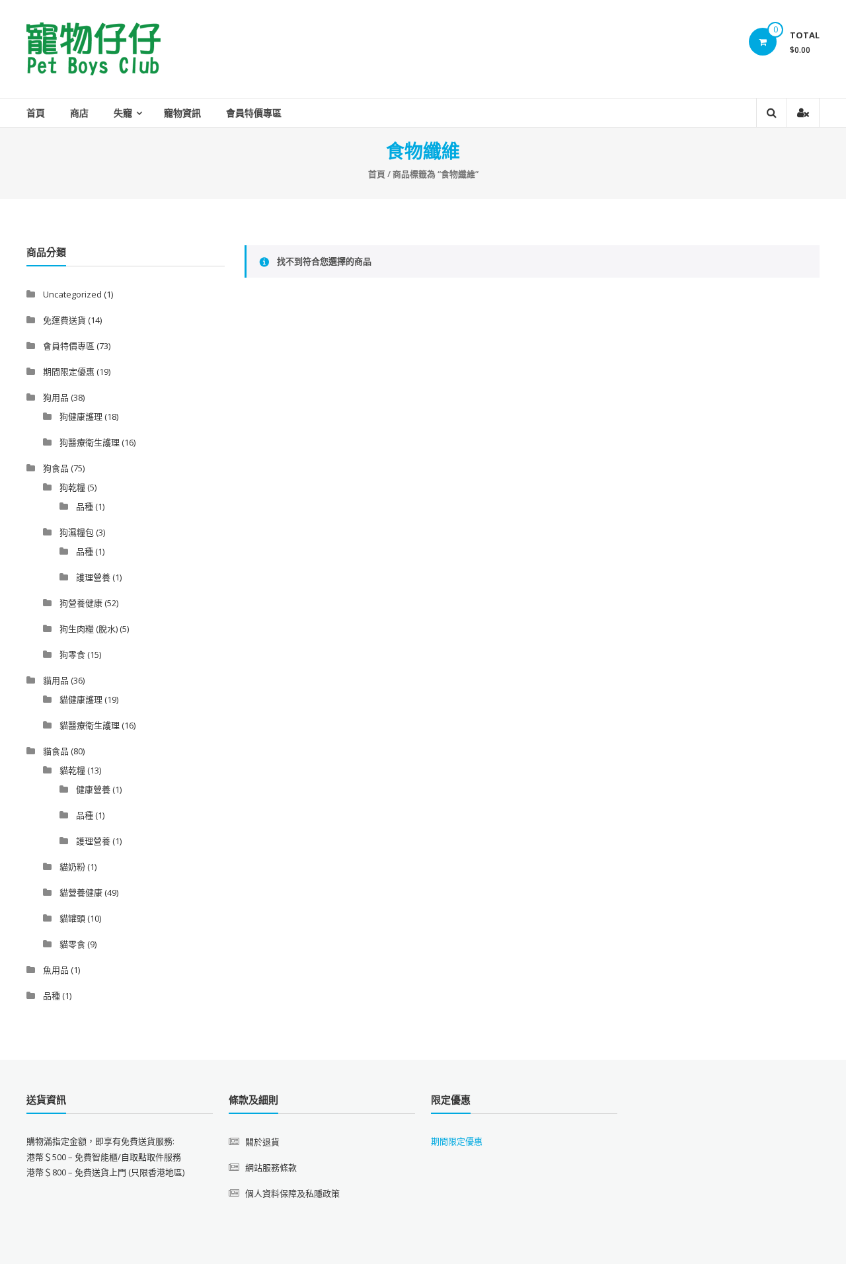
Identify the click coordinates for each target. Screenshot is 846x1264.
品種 (84, 506)
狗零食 (72, 654)
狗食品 (56, 468)
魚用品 (56, 970)
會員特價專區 (254, 112)
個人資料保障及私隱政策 (292, 1193)
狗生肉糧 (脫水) (88, 629)
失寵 (123, 112)
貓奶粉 (72, 867)
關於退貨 (262, 1142)
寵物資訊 (182, 112)
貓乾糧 (72, 770)
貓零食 (72, 944)
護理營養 (93, 577)
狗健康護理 (80, 416)
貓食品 (56, 751)
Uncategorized (72, 294)
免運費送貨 (64, 320)
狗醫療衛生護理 (89, 442)
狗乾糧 (72, 487)
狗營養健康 (80, 603)
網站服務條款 (271, 1167)
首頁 (35, 112)
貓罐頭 (72, 918)
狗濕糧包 (76, 532)
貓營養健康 (80, 892)
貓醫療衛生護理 (89, 725)
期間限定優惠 (69, 371)
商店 (79, 112)
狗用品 (56, 397)
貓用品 (56, 680)
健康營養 (93, 789)
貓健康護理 (80, 699)
